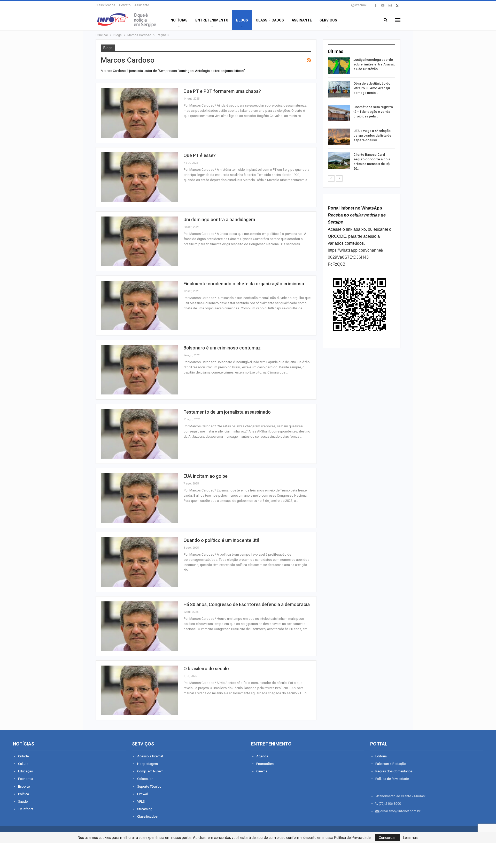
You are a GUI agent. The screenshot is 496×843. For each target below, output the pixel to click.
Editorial (381, 756)
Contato (124, 5)
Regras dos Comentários (394, 771)
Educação (25, 771)
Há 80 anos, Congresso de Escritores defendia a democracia (246, 604)
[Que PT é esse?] (139, 177)
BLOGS (242, 20)
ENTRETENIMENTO (211, 20)
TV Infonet (25, 809)
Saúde (23, 801)
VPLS (141, 801)
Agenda (262, 756)
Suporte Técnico (149, 786)
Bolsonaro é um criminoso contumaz (222, 347)
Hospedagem (147, 764)
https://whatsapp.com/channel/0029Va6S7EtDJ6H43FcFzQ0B (355, 257)
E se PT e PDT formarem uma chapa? (222, 91)
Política (23, 794)
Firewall (143, 794)
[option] (361, 115)
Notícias (179, 20)
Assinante (141, 5)
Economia (25, 779)
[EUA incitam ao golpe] (139, 498)
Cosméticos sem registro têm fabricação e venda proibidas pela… (373, 111)
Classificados (105, 5)
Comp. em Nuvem (150, 771)
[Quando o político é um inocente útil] (139, 562)
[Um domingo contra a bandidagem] (139, 241)
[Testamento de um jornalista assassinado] (139, 434)
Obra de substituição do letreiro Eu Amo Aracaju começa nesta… (371, 88)
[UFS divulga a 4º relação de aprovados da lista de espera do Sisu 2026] (339, 137)
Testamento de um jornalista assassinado (227, 412)
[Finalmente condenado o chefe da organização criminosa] (139, 305)
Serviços (328, 20)
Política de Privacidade (392, 779)
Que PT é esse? (199, 155)
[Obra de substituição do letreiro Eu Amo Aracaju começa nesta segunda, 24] (339, 89)
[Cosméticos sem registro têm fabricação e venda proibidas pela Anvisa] (339, 113)
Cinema (261, 771)
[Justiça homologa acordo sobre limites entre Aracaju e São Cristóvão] (339, 65)
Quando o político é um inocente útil (221, 540)
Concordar (387, 837)
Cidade (23, 756)
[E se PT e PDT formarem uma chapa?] (139, 113)
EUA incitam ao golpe (205, 476)
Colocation (145, 779)
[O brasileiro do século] (139, 690)
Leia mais (411, 837)
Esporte (24, 786)
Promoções (265, 764)
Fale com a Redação (390, 764)
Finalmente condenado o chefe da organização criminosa (243, 283)
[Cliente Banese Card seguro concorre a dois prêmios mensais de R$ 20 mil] (339, 160)
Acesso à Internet (150, 756)
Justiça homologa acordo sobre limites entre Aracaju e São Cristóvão (374, 64)
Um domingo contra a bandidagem (219, 219)
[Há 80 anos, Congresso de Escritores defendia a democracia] (139, 626)
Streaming (144, 809)
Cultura (23, 764)
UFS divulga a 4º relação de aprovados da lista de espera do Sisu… (372, 135)
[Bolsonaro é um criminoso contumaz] (139, 369)
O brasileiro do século (206, 668)
